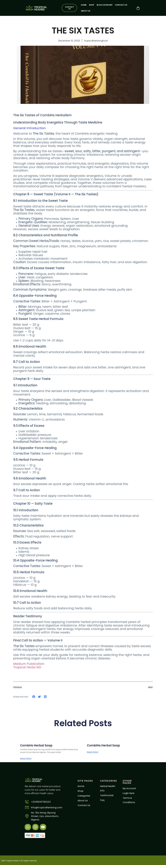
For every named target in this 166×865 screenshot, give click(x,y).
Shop (91, 5)
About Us (85, 11)
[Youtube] (43, 827)
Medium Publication (28, 664)
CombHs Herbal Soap (36, 745)
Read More (25, 759)
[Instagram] (35, 827)
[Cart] (138, 8)
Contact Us (121, 5)
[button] (33, 696)
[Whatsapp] (28, 827)
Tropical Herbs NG (27, 667)
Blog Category (104, 5)
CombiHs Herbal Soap (103, 745)
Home (83, 5)
